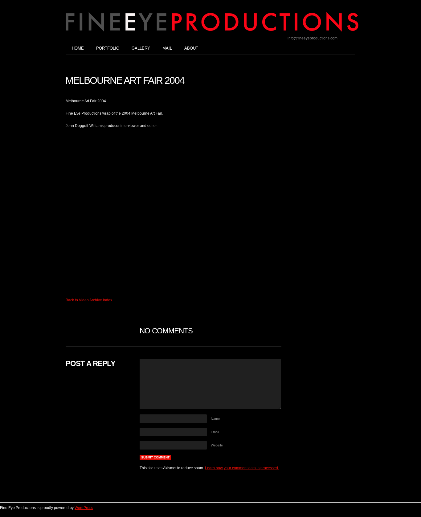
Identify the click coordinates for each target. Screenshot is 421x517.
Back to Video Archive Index (89, 300)
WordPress (84, 508)
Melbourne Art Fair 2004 (124, 80)
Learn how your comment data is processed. (242, 468)
